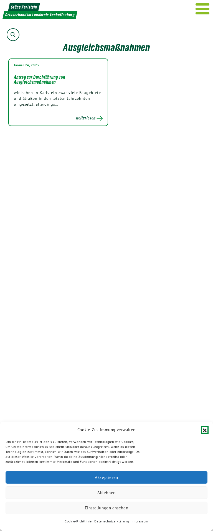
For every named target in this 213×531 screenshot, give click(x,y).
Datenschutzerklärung (111, 521)
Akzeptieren (106, 477)
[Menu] (202, 9)
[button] (204, 430)
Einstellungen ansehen (106, 507)
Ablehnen (106, 492)
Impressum (139, 521)
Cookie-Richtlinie (78, 521)
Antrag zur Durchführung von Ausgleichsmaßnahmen (39, 80)
